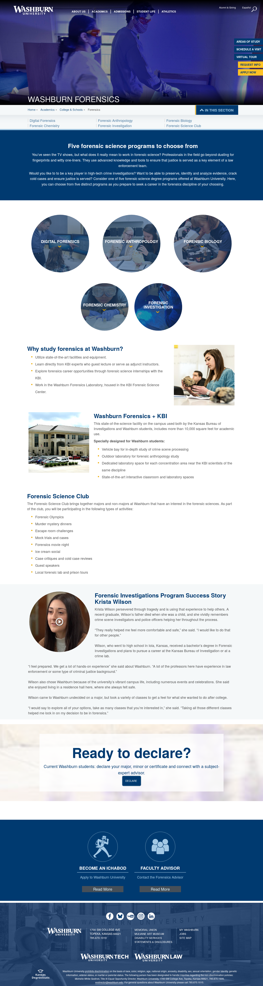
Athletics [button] (169, 11)
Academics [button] (100, 11)
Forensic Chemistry (44, 125)
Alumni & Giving (227, 7)
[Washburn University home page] (33, 10)
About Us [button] (78, 11)
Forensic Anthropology (115, 120)
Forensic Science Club (183, 125)
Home (31, 109)
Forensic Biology (179, 120)
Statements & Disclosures (153, 942)
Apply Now (248, 72)
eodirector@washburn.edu (109, 982)
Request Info (250, 65)
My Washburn (188, 930)
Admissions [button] (122, 11)
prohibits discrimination (97, 971)
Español (246, 7)
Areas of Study (248, 41)
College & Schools (71, 109)
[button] (254, 9)
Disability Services (148, 938)
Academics (47, 109)
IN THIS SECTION (219, 110)
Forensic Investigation (115, 125)
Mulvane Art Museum (149, 934)
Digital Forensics (42, 120)
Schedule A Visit (248, 49)
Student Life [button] (146, 11)
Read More (102, 889)
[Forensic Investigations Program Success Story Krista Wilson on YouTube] (61, 621)
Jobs (182, 934)
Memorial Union (146, 930)
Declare (131, 781)
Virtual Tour (246, 57)
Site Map (185, 938)
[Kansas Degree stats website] (40, 975)
